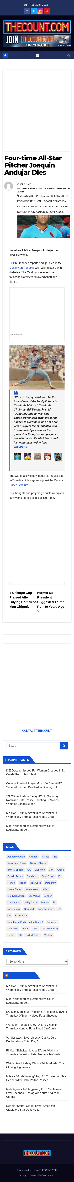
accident (33, 856)
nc (54, 902)
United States (33, 935)
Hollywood (35, 882)
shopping (52, 922)
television (12, 928)
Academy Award (16, 856)
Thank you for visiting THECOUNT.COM (37, 1170)
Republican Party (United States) (25, 922)
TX (20, 935)
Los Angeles (14, 902)
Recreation (21, 915)
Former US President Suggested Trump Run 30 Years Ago (50, 599)
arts (55, 856)
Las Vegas (34, 895)
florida (11, 882)
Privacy (22, 1175)
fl (59, 876)
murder (45, 902)
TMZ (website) (49, 928)
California (40, 869)
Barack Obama (38, 863)
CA (29, 869)
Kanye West (32, 889)
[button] (68, 55)
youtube (48, 935)
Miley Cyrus (31, 902)
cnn (40, 201)
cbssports (20, 446)
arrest (45, 856)
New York (29, 909)
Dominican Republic (41, 206)
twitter (11, 935)
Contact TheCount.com (41, 1175)
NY (59, 909)
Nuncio (22, 212)
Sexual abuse (55, 212)
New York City (46, 909)
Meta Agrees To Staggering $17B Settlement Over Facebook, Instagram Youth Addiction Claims (34, 1093)
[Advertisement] (37, 112)
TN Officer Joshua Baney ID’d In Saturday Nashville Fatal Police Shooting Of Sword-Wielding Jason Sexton (32, 800)
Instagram (50, 882)
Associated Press (32, 196)
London (48, 895)
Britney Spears (15, 869)
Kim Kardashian (16, 895)
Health (22, 882)
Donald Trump (15, 876)
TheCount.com (21, 975)
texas (25, 928)
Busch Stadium (18, 485)
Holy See (62, 206)
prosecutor (36, 212)
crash (60, 869)
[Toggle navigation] (37, 55)
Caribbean (52, 196)
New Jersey (13, 909)
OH (9, 915)
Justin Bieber (14, 889)
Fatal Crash (48, 876)
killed (45, 889)
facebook (32, 876)
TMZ (35, 928)
